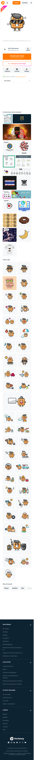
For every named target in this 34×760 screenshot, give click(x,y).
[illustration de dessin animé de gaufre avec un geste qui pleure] (10, 457)
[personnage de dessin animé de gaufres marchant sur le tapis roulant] (9, 680)
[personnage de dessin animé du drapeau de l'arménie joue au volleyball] (22, 183)
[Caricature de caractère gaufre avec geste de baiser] (10, 432)
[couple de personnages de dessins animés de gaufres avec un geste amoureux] (22, 444)
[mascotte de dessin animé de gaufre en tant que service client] (21, 679)
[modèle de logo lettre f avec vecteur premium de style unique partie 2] (12, 128)
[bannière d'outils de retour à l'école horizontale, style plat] (12, 233)
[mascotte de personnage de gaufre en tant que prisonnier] (10, 550)
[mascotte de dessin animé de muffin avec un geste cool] (9, 525)
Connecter (24, 2)
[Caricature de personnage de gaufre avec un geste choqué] (10, 407)
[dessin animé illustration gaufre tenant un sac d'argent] (10, 629)
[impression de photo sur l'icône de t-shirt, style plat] (10, 332)
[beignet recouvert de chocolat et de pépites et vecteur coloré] (10, 288)
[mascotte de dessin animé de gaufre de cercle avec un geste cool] (10, 365)
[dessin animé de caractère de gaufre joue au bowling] (10, 753)
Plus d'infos (7, 81)
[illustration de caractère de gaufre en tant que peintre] (9, 619)
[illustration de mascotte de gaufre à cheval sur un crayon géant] (10, 607)
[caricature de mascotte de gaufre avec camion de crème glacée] (11, 692)
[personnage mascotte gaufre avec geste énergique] (10, 419)
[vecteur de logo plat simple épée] (10, 222)
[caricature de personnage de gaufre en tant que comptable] (10, 704)
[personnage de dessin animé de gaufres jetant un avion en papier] (10, 667)
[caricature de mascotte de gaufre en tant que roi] (23, 523)
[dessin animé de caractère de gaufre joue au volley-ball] (9, 654)
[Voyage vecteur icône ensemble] (10, 186)
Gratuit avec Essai (17, 56)
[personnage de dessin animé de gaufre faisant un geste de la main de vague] (10, 394)
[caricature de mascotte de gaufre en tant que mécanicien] (10, 716)
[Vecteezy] (3, 3)
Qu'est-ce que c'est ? (21, 76)
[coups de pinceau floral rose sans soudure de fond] (10, 303)
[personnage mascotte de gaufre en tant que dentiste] (10, 739)
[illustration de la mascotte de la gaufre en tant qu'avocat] (10, 641)
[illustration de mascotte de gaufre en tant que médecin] (9, 445)
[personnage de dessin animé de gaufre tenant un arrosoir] (10, 538)
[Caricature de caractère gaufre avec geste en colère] (10, 469)
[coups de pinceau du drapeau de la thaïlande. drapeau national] (10, 207)
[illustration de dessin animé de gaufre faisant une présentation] (17, 577)
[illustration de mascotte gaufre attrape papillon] (23, 740)
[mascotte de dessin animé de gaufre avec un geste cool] (10, 351)
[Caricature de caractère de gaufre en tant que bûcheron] (9, 594)
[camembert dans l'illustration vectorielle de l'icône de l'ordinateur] (10, 259)
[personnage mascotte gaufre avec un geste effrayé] (22, 482)
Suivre (28, 50)
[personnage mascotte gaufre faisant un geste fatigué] (10, 495)
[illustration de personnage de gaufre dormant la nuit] (10, 728)
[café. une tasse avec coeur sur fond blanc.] (10, 245)
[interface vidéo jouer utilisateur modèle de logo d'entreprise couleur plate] (10, 157)
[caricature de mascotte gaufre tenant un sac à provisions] (10, 561)
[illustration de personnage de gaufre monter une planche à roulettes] (10, 509)
